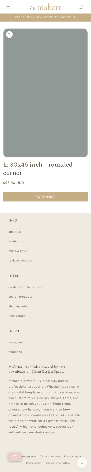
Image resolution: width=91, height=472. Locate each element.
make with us (17, 251)
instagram (15, 342)
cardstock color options (25, 287)
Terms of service (50, 456)
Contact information (58, 463)
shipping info (17, 306)
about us (14, 232)
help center (16, 315)
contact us (16, 241)
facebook (15, 352)
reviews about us (20, 260)
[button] (8, 6)
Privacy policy (72, 456)
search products (20, 296)
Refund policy (33, 463)
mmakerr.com (28, 456)
